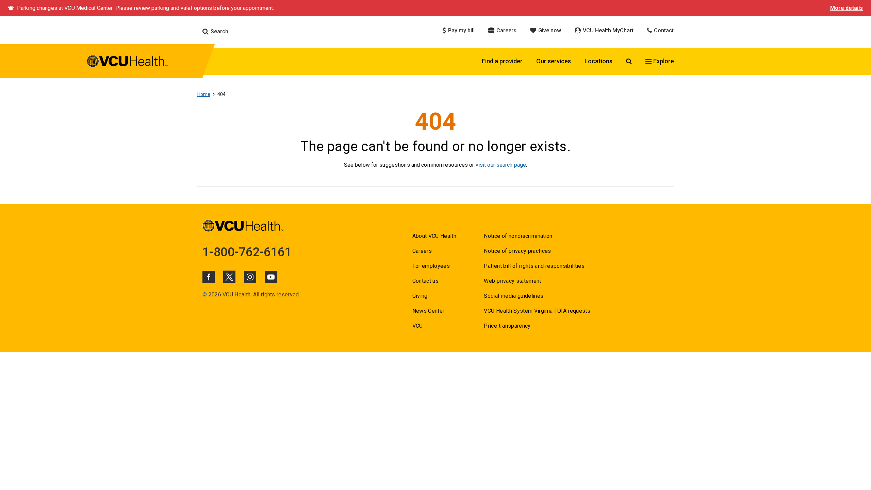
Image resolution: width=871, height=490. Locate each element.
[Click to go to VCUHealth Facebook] (208, 277)
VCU (417, 326)
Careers (505, 30)
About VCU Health (434, 236)
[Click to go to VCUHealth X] (229, 277)
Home (203, 94)
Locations (598, 61)
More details (846, 8)
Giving (420, 296)
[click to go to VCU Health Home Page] (127, 62)
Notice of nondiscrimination (518, 236)
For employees (431, 266)
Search (218, 31)
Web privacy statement (512, 281)
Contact (663, 30)
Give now (549, 30)
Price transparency (507, 326)
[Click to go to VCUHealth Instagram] (250, 277)
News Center (428, 311)
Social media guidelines (513, 296)
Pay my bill (461, 30)
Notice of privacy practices (517, 251)
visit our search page (501, 165)
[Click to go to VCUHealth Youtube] (271, 277)
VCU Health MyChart (607, 30)
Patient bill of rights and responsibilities (534, 266)
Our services (553, 61)
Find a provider (502, 61)
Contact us (425, 281)
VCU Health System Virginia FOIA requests (537, 311)
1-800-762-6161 (247, 252)
